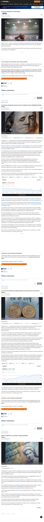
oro (21, 335)
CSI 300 (29, 204)
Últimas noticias (4, 4)
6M (8, 372)
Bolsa (31, 4)
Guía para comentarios (4, 100)
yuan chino (4, 202)
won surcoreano (6, 198)
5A (12, 372)
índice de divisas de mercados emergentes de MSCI (13, 145)
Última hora (16, 4)
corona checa (15, 212)
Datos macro (35, 4)
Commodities (26, 4)
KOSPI (7, 173)
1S (4, 372)
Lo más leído (10, 4)
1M (6, 372)
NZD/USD (17, 490)
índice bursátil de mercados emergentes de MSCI (13, 169)
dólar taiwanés (32, 200)
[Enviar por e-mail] (11, 83)
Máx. (14, 372)
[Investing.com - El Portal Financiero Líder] (6, 1)
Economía (41, 4)
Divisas (21, 4)
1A (10, 372)
